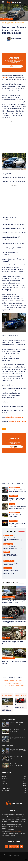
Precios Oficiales (14, 487)
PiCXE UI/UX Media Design (14, 854)
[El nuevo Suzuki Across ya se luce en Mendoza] (5, 739)
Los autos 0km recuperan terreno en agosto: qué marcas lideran (11, 556)
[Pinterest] (8, 47)
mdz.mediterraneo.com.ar (14, 417)
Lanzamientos (13, 495)
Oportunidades (7, 22)
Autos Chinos (13, 520)
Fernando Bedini (17, 38)
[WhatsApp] (12, 47)
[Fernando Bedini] (9, 39)
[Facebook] (6, 846)
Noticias (12, 504)
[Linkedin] (15, 47)
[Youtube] (21, 846)
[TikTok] (13, 846)
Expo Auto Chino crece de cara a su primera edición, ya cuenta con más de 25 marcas (17, 525)
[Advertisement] (14, 137)
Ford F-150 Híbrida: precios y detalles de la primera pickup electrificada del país (7, 708)
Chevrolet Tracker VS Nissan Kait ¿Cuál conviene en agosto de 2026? (11, 539)
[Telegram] (22, 47)
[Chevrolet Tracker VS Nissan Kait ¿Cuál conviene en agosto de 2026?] (5, 490)
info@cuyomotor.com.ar (15, 831)
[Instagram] (10, 846)
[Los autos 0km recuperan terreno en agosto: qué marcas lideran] (5, 506)
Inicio (3, 22)
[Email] (19, 47)
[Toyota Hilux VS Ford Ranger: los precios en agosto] (5, 515)
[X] (5, 47)
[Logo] (14, 2)
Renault (4, 77)
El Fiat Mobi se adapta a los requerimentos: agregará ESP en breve (20, 706)
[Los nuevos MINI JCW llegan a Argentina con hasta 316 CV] (5, 498)
